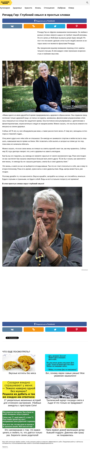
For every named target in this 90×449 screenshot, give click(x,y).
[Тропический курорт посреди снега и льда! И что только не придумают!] (65, 389)
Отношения (49, 8)
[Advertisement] (18, 45)
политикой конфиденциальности (43, 443)
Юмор (71, 8)
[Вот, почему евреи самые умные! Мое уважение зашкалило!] (65, 362)
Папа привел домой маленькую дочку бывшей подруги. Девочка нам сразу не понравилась (65, 432)
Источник (85, 270)
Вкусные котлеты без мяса (22, 373)
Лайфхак (61, 8)
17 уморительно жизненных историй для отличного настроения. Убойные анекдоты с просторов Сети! (22, 403)
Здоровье (17, 8)
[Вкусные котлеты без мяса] (22, 362)
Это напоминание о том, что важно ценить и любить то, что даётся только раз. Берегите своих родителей (22, 432)
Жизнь (38, 8)
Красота (28, 8)
